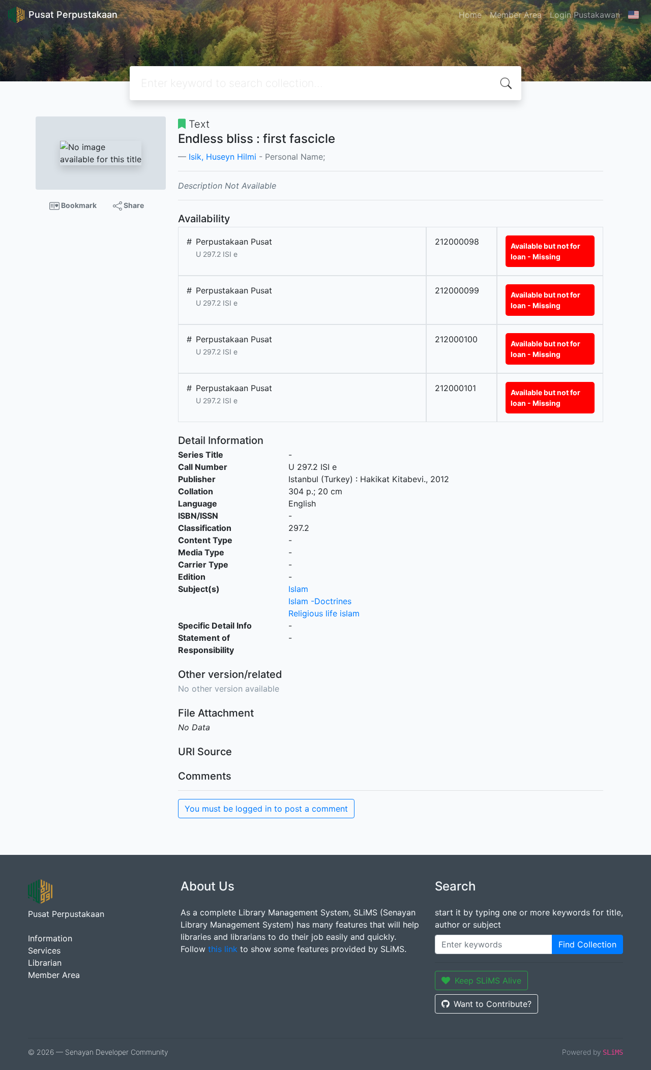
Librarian (45, 963)
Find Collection (587, 944)
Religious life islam (324, 613)
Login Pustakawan (585, 15)
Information (50, 938)
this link (223, 949)
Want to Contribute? (492, 1004)
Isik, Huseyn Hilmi (222, 157)
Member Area (516, 15)
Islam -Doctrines (319, 601)
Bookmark (78, 205)
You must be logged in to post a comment (266, 809)
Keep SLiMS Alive (488, 980)
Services (44, 950)
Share (133, 205)
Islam (298, 589)
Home (470, 15)
